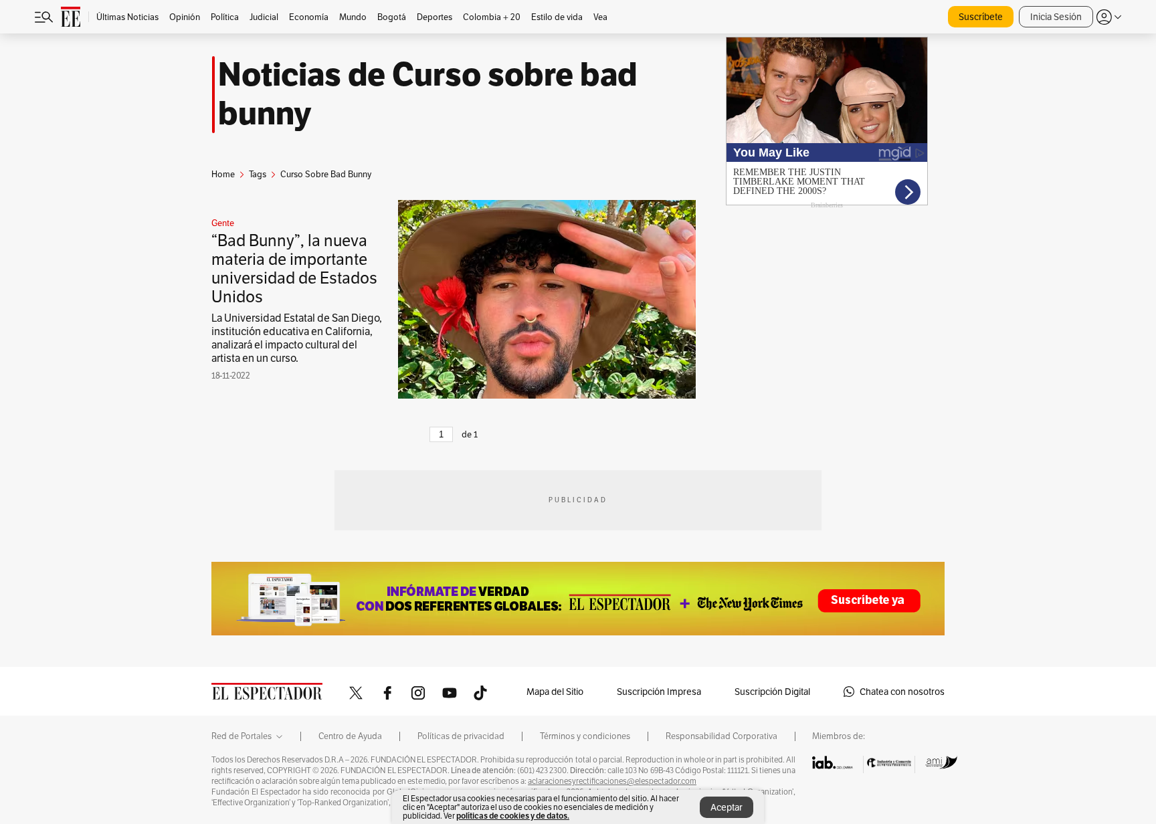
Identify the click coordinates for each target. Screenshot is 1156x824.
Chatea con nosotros (902, 692)
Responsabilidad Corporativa (721, 736)
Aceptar (726, 807)
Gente (222, 223)
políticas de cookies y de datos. (512, 816)
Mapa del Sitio (554, 692)
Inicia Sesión (1056, 17)
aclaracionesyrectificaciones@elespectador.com (612, 781)
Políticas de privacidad (460, 736)
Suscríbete (981, 17)
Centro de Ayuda (350, 736)
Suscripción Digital (772, 692)
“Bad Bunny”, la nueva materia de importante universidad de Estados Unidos (294, 268)
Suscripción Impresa (659, 692)
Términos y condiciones (585, 736)
